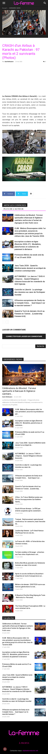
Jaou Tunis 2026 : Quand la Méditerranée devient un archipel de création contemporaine (30, 268)
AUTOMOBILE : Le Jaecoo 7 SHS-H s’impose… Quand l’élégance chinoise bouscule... (28, 456)
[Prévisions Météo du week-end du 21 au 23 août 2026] (7, 257)
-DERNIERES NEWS (14, 8)
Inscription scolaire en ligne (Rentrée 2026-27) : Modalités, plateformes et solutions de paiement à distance (15, 654)
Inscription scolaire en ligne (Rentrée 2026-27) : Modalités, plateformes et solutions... (28, 423)
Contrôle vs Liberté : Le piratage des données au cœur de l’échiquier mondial (30, 292)
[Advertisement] (24, 78)
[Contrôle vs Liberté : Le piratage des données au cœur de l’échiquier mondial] (7, 292)
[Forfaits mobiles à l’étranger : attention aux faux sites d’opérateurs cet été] (7, 555)
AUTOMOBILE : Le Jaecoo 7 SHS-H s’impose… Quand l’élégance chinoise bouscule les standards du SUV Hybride (16, 689)
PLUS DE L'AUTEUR (13, 209)
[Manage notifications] (5, 749)
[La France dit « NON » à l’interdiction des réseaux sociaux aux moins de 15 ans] (7, 544)
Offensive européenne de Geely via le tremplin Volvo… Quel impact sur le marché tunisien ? (30, 303)
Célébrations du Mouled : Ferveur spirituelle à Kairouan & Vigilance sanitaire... (19, 391)
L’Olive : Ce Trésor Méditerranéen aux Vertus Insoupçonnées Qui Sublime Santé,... (28, 499)
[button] (3, 3)
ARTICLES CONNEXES (15, 205)
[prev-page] (3, 322)
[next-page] (7, 322)
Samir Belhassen (7, 397)
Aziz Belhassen (9, 61)
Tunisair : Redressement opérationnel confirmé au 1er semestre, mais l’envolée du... (30, 521)
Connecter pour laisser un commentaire (24, 336)
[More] (31, 194)
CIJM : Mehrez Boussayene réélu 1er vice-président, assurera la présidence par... (29, 412)
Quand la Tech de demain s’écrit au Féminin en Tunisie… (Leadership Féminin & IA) (30, 313)
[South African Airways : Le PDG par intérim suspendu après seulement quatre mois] (7, 511)
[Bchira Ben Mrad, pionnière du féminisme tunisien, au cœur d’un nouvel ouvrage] (7, 566)
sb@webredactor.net (30, 751)
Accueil (4, 8)
